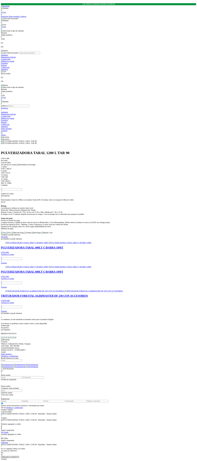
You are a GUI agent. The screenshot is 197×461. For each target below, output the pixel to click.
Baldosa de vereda (7, 61)
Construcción (5, 59)
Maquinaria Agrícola (8, 57)
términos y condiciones (14, 408)
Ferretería (4, 63)
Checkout (4, 442)
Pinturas (4, 65)
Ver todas (4, 237)
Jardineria (4, 69)
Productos (5, 16)
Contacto (23, 16)
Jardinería (4, 55)
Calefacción (5, 67)
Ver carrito (4, 432)
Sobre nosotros (14, 16)
